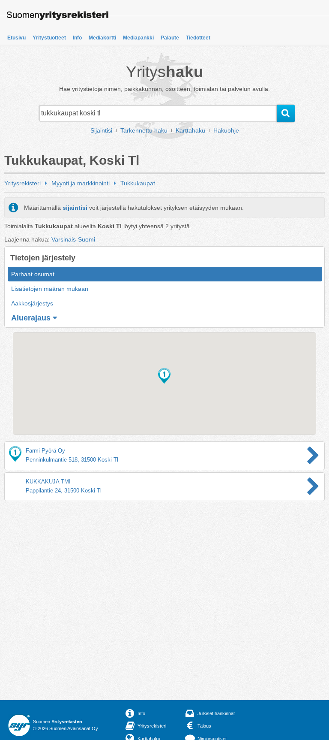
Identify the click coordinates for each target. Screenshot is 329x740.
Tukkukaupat (137, 183)
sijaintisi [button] (75, 207)
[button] (164, 376)
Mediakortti (102, 38)
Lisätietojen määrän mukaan (49, 288)
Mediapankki (138, 38)
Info (77, 38)
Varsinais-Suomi (73, 239)
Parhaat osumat (32, 274)
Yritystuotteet (49, 38)
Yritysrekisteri (22, 183)
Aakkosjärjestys (32, 303)
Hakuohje (226, 130)
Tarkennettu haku (143, 130)
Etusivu (16, 38)
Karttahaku (190, 130)
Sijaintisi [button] (101, 130)
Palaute (170, 38)
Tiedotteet (198, 38)
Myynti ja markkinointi (80, 183)
